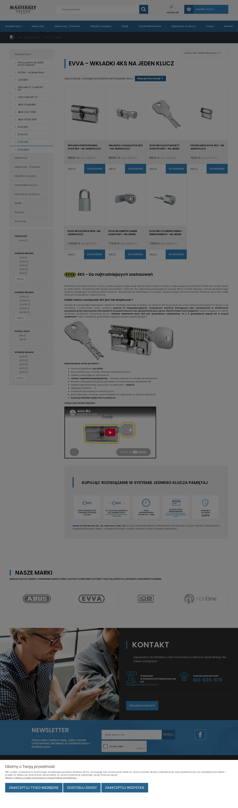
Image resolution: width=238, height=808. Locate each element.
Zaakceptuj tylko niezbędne (34, 787)
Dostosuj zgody (82, 787)
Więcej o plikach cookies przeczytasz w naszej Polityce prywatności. (41, 777)
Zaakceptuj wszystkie (124, 787)
